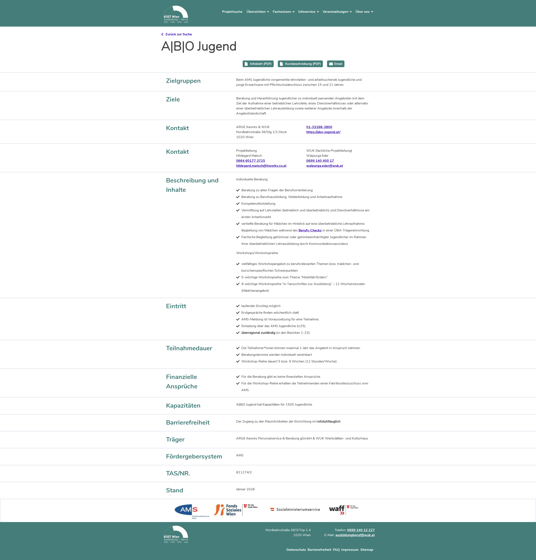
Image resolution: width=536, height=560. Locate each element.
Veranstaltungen (335, 11)
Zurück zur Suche (178, 34)
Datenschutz (296, 549)
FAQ (336, 549)
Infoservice (306, 11)
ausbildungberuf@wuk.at (355, 535)
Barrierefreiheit (319, 549)
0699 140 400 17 (320, 160)
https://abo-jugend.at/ (323, 132)
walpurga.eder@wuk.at (324, 165)
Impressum (350, 549)
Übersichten (256, 11)
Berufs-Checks (310, 230)
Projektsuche (232, 11)
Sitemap (366, 549)
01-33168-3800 (319, 127)
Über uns (363, 11)
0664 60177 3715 (250, 160)
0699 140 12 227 (361, 530)
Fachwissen (282, 11)
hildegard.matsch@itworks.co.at (261, 165)
